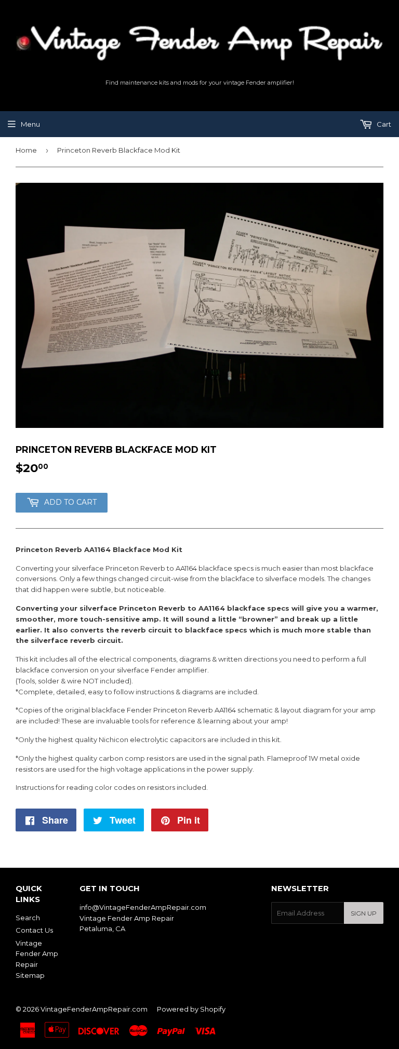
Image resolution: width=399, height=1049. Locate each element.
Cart (383, 124)
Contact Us (34, 930)
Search (28, 917)
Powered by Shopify (191, 1009)
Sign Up (364, 913)
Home (26, 150)
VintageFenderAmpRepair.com (94, 1009)
